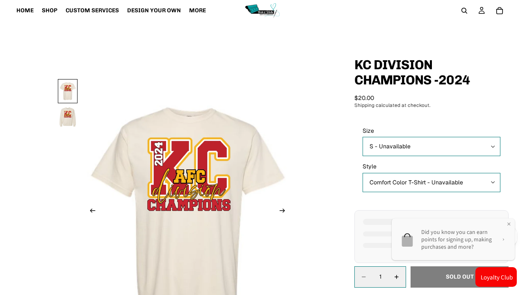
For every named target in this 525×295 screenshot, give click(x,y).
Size (368, 130)
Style (370, 166)
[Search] (464, 11)
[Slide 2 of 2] (68, 117)
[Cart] (500, 11)
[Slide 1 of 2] (68, 91)
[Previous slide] (90, 211)
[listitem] (197, 11)
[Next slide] (285, 211)
